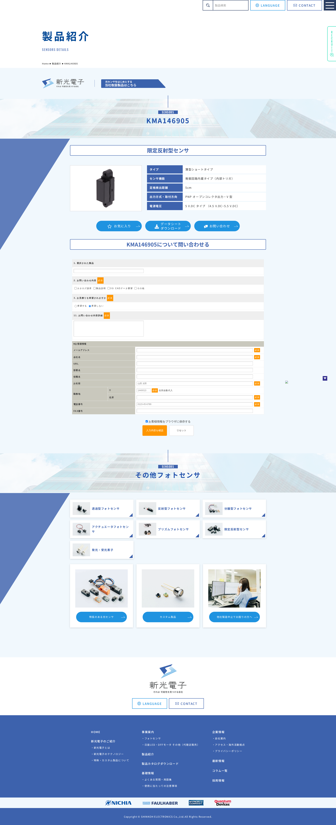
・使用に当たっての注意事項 (159, 786)
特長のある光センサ (101, 617)
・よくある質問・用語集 (157, 779)
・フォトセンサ (151, 738)
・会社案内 (219, 738)
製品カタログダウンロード (160, 763)
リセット (181, 430)
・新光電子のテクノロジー (107, 754)
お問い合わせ (219, 226)
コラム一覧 (220, 770)
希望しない (98, 306)
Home (45, 63)
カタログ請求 (84, 288)
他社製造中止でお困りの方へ (234, 617)
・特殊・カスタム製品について (110, 760)
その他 (141, 288)
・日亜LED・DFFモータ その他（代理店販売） (171, 744)
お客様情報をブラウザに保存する (169, 421)
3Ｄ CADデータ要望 (121, 288)
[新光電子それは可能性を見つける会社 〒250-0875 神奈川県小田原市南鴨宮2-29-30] (133, 83)
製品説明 (101, 288)
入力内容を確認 (154, 430)
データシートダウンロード (171, 225)
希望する (82, 306)
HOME (95, 732)
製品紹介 (56, 63)
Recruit (332, 41)
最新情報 (218, 761)
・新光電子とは (100, 747)
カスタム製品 (168, 617)
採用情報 (218, 780)
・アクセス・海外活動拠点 (228, 744)
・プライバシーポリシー (227, 751)
